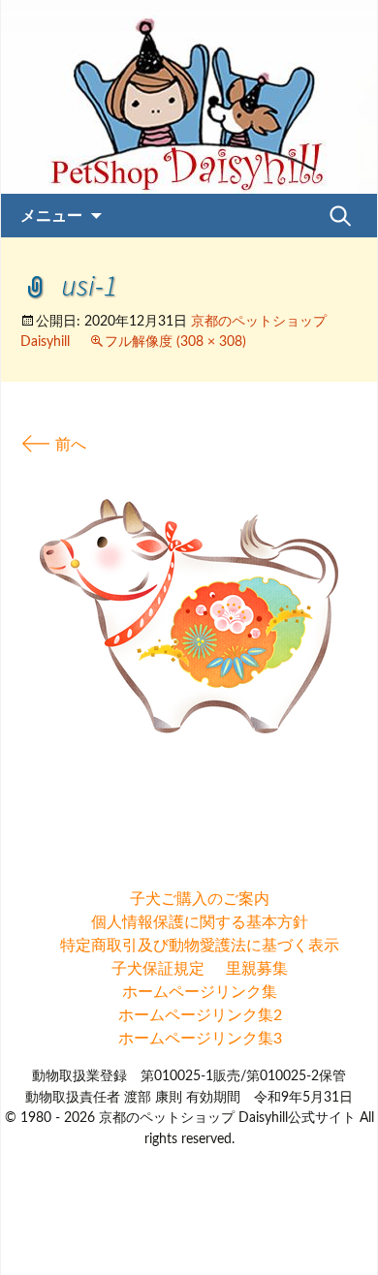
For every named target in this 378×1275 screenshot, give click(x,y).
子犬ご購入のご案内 (199, 899)
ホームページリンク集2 (200, 1015)
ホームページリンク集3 (200, 1038)
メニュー (51, 215)
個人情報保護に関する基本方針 (199, 922)
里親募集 (257, 969)
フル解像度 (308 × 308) (175, 342)
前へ (53, 444)
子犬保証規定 (158, 969)
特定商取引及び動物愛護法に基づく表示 (199, 945)
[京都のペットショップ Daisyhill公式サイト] (189, 97)
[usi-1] (189, 615)
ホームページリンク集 (199, 992)
